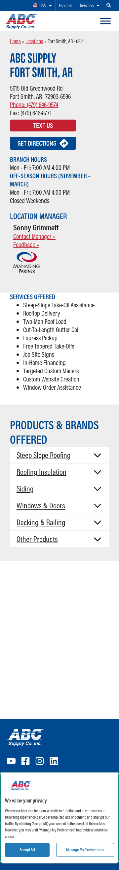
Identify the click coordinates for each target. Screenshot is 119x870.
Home (15, 41)
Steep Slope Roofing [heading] (44, 455)
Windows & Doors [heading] (41, 505)
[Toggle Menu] (105, 21)
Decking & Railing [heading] (41, 522)
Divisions (86, 5)
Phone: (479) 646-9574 (34, 104)
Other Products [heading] (37, 539)
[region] (59, 817)
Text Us (43, 125)
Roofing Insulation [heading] (41, 472)
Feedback (26, 244)
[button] (59, 455)
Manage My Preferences (85, 849)
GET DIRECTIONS (37, 143)
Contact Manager (34, 236)
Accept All (27, 849)
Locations (34, 41)
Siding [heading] (25, 488)
